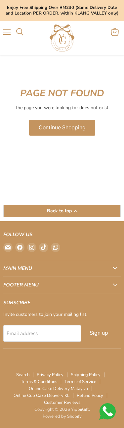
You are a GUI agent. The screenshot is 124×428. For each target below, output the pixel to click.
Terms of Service (80, 382)
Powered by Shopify (62, 416)
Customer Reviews (62, 403)
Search (22, 375)
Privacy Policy (50, 375)
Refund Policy (90, 396)
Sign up (99, 333)
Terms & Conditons (39, 382)
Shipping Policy (86, 375)
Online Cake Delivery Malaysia (58, 389)
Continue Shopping (62, 127)
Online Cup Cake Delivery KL (41, 396)
